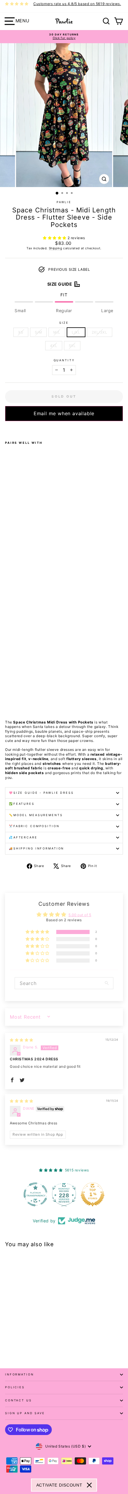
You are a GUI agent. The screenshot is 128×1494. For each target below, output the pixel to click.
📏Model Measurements (36, 815)
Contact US (18, 1400)
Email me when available (64, 413)
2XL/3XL (99, 332)
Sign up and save (25, 1413)
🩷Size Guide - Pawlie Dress (41, 792)
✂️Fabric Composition (34, 826)
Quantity (64, 360)
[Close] (89, 1485)
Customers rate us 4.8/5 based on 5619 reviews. (77, 3)
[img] (21, 1040)
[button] (55, 238)
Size (64, 322)
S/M (38, 332)
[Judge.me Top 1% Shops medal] (92, 1194)
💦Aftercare (23, 837)
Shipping (55, 248)
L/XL (76, 332)
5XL (72, 345)
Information (19, 1374)
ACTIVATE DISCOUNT (59, 1485)
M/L (56, 332)
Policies (15, 1387)
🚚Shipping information (36, 848)
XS (20, 332)
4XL (53, 345)
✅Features (22, 803)
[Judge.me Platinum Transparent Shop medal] (35, 1194)
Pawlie (64, 202)
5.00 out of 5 (79, 915)
